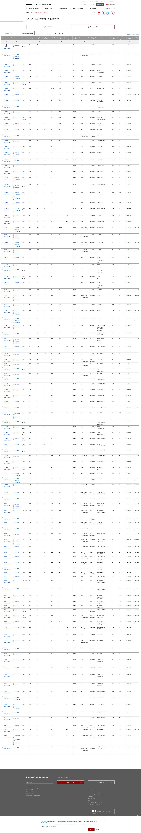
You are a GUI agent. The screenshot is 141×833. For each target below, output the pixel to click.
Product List (94, 27)
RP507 (5, 546)
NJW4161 (6, 165)
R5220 (5, 576)
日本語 (91, 1)
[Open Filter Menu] (6, 42)
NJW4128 (6, 82)
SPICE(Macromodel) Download (95, 802)
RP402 (5, 747)
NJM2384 (6, 264)
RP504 (5, 556)
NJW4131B (6, 221)
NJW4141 (6, 202)
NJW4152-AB (7, 111)
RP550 (5, 539)
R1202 (5, 674)
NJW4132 (6, 146)
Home (27, 12)
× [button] (104, 819)
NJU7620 (6, 450)
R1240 (5, 333)
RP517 (5, 605)
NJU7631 (6, 383)
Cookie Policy (44, 822)
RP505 (5, 533)
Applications (48, 8)
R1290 (5, 697)
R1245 (5, 325)
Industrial (17, 56)
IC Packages (90, 796)
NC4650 (6, 729)
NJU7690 (6, 407)
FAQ (89, 800)
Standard (17, 54)
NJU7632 (6, 389)
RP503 (5, 568)
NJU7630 (6, 378)
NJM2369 (6, 269)
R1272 (5, 249)
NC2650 (6, 528)
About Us (107, 8)
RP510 (5, 478)
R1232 (5, 518)
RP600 (5, 572)
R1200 (5, 683)
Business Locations (30, 791)
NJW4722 (6, 46)
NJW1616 (6, 353)
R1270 (5, 234)
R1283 (5, 691)
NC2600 (6, 492)
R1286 (5, 609)
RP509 (5, 522)
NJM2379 (6, 276)
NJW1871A (6, 184)
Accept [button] (91, 829)
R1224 (5, 359)
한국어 (105, 1)
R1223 (5, 373)
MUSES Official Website (103, 811)
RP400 (5, 735)
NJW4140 (6, 192)
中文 (101, 1)
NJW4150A (6, 140)
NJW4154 (6, 70)
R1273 (5, 227)
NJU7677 (6, 461)
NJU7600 (6, 421)
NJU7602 (6, 432)
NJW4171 (6, 76)
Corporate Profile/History (32, 788)
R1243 (5, 304)
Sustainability (29, 793)
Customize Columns (27, 33)
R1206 (5, 653)
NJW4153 (6, 117)
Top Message (29, 786)
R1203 (5, 648)
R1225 (5, 363)
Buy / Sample (92, 8)
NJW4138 (6, 160)
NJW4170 (6, 123)
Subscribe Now (71, 782)
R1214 (5, 640)
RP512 (5, 595)
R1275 (5, 310)
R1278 (5, 318)
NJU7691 (6, 455)
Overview (49, 27)
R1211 (5, 473)
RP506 (5, 503)
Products (32, 12)
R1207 (5, 667)
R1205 (5, 659)
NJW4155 (6, 100)
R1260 (5, 54)
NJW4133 (6, 152)
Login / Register (100, 4)
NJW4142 (6, 208)
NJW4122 (6, 498)
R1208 (5, 346)
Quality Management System (94, 792)
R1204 (5, 627)
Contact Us (112, 1)
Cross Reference (91, 798)
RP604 (5, 580)
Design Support (63, 8)
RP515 (5, 601)
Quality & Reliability (78, 8)
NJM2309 (6, 257)
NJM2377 (6, 368)
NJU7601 (6, 426)
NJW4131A (6, 215)
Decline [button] (97, 829)
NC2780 (6, 242)
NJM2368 (6, 282)
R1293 (5, 712)
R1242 (5, 289)
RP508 (5, 562)
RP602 (5, 510)
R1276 (5, 295)
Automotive (17, 58)
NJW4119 (6, 88)
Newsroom (84, 1)
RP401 (5, 725)
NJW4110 (6, 484)
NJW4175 (6, 135)
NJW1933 (6, 129)
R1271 (5, 338)
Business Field (29, 789)
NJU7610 (6, 444)
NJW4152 (6, 106)
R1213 (5, 717)
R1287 (5, 615)
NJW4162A (6, 171)
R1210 (5, 412)
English (96, 1)
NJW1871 (6, 177)
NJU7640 (6, 395)
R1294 (5, 704)
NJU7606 (6, 438)
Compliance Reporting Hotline (33, 795)
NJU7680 (6, 467)
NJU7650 (6, 401)
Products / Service (33, 8)
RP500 (5, 552)
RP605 (5, 588)
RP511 (5, 621)
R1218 (5, 634)
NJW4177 (6, 94)
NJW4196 (6, 64)
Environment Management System (96, 794)
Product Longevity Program (94, 804)
